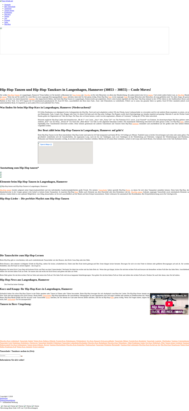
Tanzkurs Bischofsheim (58, 345)
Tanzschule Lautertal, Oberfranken (159, 341)
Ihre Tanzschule (9, 7)
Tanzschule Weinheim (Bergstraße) (108, 345)
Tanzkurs (32, 99)
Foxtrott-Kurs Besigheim (137, 341)
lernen (65, 97)
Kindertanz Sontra (138, 343)
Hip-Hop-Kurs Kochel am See (149, 345)
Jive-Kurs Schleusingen (18, 345)
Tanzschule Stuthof (26, 341)
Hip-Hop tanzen (5, 190)
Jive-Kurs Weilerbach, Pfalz (155, 343)
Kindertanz (8, 12)
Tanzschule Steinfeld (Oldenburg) (50, 343)
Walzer (6, 16)
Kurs (76, 192)
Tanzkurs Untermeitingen (180, 341)
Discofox (7, 14)
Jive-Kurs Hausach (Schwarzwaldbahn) (100, 341)
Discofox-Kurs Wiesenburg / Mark (120, 343)
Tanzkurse (7, 8)
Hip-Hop (7, 24)
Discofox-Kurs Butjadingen (97, 343)
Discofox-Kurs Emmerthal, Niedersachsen (80, 345)
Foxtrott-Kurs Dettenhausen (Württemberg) (71, 341)
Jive (5, 18)
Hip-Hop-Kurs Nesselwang (170, 345)
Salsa (6, 22)
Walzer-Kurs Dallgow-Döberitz (45, 341)
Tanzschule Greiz (6, 343)
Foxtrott (7, 20)
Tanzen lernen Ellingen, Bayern (38, 345)
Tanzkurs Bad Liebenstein (130, 345)
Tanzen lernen (9, 10)
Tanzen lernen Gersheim (173, 343)
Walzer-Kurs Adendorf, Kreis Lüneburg (30, 347)
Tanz (74, 95)
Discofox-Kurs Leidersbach (9, 341)
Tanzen (17, 95)
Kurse (128, 190)
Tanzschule (11, 299)
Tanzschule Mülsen (121, 341)
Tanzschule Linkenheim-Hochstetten (75, 343)
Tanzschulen (102, 190)
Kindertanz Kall (10, 347)
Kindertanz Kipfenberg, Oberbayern (25, 343)
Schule (78, 95)
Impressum (4, 398)
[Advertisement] (67, 70)
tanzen (150, 95)
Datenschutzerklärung (7, 400)
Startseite (7, 5)
